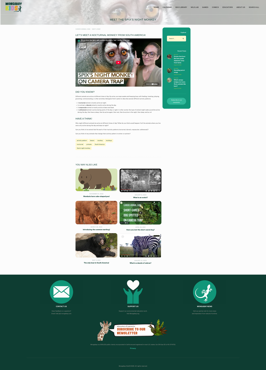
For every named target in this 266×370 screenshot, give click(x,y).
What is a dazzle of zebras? (140, 263)
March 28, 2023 (96, 227)
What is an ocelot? (140, 197)
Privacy (133, 348)
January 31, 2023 (140, 260)
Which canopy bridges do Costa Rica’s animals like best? (180, 83)
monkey (100, 140)
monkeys (109, 140)
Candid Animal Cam (83, 29)
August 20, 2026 (177, 74)
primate (89, 144)
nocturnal (80, 144)
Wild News (176, 68)
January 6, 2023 (140, 195)
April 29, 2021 (140, 227)
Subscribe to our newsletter (176, 101)
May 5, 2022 (96, 29)
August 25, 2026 (177, 65)
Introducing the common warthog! (96, 230)
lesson (92, 140)
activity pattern (82, 140)
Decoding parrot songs (179, 71)
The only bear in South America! (96, 263)
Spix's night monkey (83, 148)
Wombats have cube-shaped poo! (96, 196)
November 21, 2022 (96, 194)
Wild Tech (176, 54)
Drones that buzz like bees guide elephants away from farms (179, 60)
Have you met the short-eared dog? (140, 230)
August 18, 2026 (177, 88)
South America (99, 144)
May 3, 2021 (96, 260)
